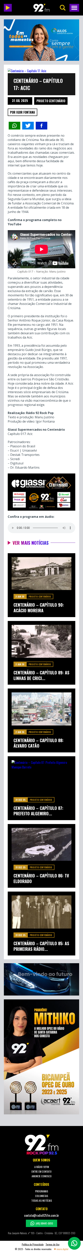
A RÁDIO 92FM (41, 1167)
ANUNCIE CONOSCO (42, 1176)
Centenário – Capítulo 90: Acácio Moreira (39, 607)
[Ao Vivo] (8, 8)
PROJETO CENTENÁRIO (50, 101)
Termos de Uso (52, 1244)
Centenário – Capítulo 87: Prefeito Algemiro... (38, 810)
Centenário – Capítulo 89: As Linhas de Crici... (41, 675)
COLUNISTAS (41, 1196)
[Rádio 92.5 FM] (41, 8)
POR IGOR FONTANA (22, 112)
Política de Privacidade (33, 1244)
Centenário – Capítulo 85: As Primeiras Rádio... (41, 946)
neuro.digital (62, 1249)
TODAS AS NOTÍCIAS (41, 1200)
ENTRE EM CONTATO (41, 1171)
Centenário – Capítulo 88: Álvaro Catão (39, 743)
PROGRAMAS (41, 1191)
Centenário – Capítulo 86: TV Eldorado (41, 878)
